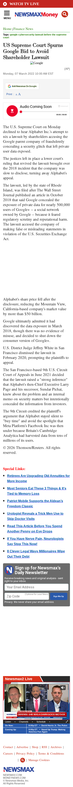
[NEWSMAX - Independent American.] (36, 15)
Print (9, 94)
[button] (64, 14)
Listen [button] (8, 721)
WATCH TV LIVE (24, 4)
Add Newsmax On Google (24, 86)
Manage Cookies (39, 760)
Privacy (8, 602)
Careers (8, 753)
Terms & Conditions (51, 753)
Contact (8, 747)
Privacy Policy (25, 753)
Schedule (41, 721)
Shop (35, 747)
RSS (44, 747)
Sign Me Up (58, 596)
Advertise (22, 747)
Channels (23, 721)
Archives (56, 747)
